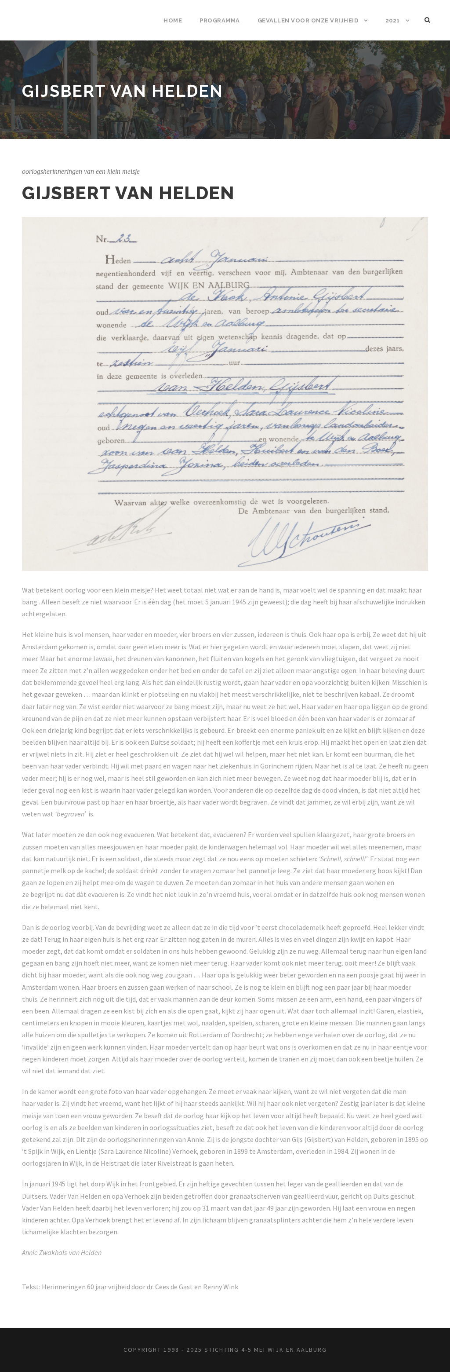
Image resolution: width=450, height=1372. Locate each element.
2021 (392, 20)
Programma (220, 20)
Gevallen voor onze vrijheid (308, 20)
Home (172, 20)
